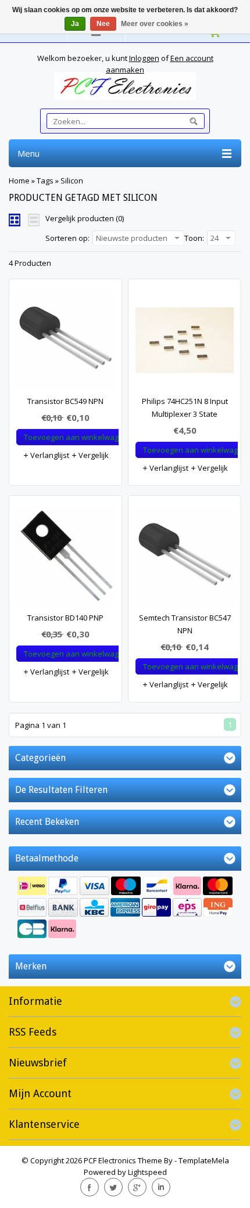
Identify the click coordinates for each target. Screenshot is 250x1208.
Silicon (71, 180)
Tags (45, 180)
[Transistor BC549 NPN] (65, 343)
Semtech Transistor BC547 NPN (185, 624)
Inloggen (144, 58)
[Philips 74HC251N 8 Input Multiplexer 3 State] (184, 343)
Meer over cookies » (154, 24)
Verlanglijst (48, 455)
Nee (103, 24)
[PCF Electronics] (125, 86)
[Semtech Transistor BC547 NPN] (184, 559)
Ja (75, 24)
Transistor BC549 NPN (65, 401)
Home (19, 180)
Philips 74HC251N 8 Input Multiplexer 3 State (185, 407)
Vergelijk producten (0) (84, 218)
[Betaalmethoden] (125, 909)
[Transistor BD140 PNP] (65, 559)
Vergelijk (93, 455)
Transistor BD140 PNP (65, 617)
